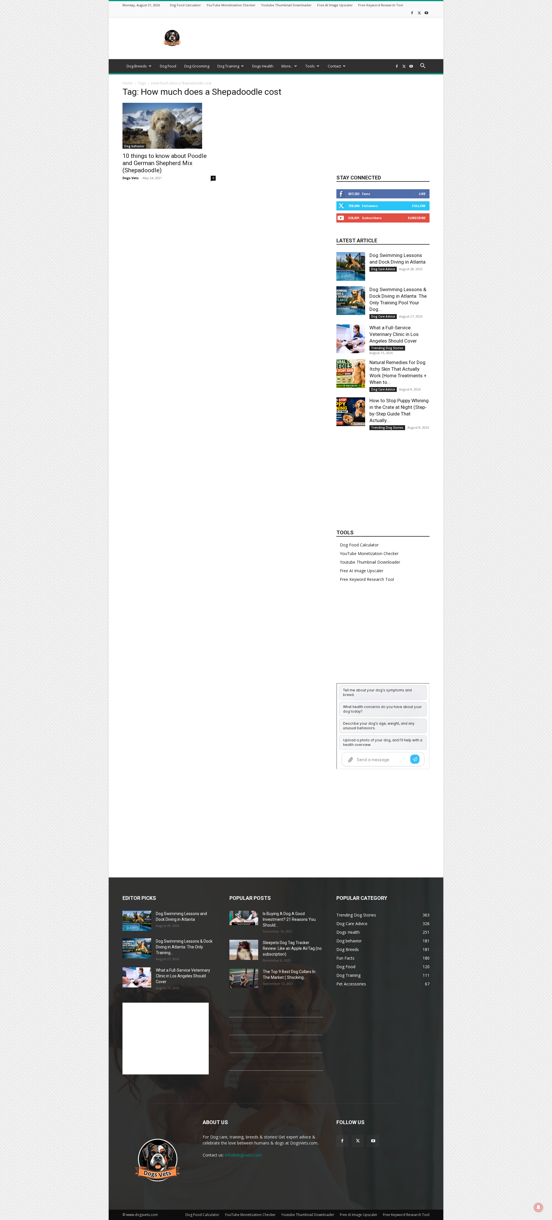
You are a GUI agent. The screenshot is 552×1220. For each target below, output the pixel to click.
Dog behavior (134, 146)
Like (422, 194)
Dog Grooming (196, 66)
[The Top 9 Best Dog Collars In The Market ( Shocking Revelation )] (243, 978)
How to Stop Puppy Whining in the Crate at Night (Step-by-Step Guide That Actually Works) (272, 1079)
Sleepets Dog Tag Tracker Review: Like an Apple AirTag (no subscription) (292, 948)
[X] (419, 13)
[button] (423, 66)
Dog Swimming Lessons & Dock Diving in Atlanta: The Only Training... (184, 947)
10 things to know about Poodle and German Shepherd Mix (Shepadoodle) (164, 163)
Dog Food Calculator (185, 5)
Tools (310, 66)
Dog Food (168, 66)
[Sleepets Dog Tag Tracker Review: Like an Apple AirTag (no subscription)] (243, 950)
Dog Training (228, 66)
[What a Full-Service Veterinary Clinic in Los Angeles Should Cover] (350, 338)
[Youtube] (426, 13)
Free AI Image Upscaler (335, 5)
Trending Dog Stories (387, 348)
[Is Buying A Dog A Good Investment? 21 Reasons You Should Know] (243, 918)
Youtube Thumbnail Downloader (286, 5)
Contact (334, 66)
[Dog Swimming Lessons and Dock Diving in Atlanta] (350, 266)
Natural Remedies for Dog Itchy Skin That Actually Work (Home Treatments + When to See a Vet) (274, 1061)
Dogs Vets (130, 178)
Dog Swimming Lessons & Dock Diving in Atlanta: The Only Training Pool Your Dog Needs (273, 1025)
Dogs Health (262, 66)
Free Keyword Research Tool (380, 5)
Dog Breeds (136, 66)
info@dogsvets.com (243, 1155)
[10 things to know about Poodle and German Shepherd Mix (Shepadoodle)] (169, 126)
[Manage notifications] (538, 1207)
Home (127, 83)
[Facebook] (412, 13)
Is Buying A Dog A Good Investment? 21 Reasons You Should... (289, 919)
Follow (418, 206)
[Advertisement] (325, 38)
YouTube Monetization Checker (231, 5)
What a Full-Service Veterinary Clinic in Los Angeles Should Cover (394, 334)
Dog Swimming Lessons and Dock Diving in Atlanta (275, 1010)
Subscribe (416, 218)
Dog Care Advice (383, 269)
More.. (286, 66)
